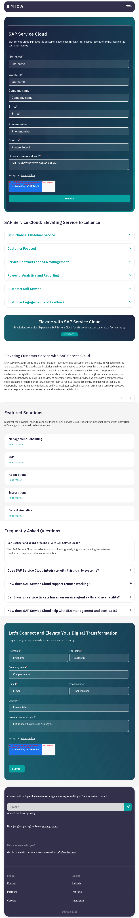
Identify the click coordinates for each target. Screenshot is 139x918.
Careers (11, 900)
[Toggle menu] (128, 6)
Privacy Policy (28, 175)
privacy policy (50, 826)
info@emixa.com (66, 852)
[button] (130, 398)
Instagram (78, 900)
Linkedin (76, 883)
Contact (11, 883)
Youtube (77, 892)
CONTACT (69, 334)
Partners (12, 892)
